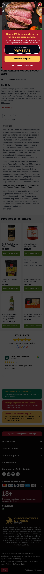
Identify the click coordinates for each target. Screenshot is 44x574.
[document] (22, 287)
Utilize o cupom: (22, 48)
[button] (39, 4)
